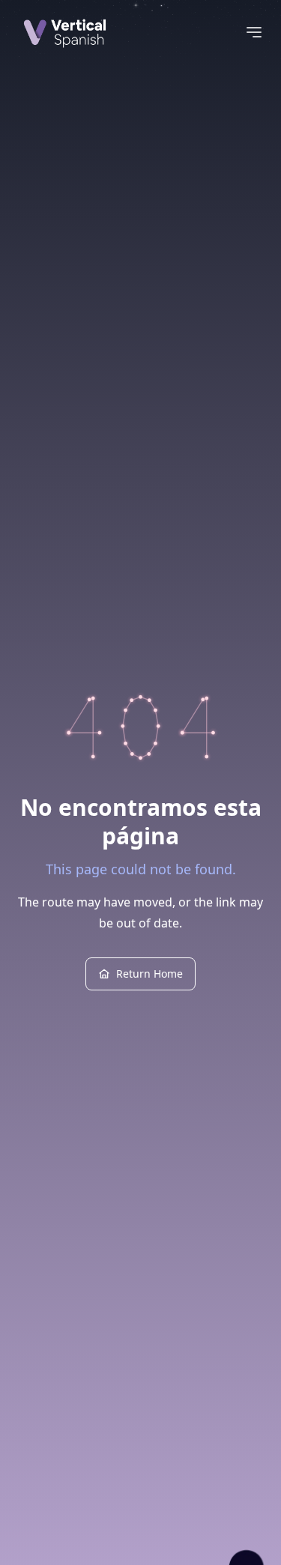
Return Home (149, 973)
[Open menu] (254, 32)
